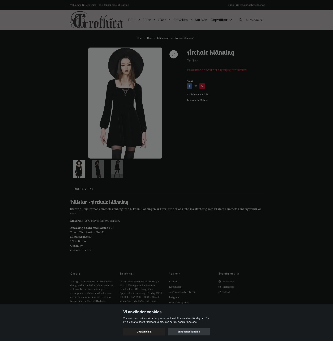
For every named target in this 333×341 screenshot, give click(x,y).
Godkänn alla (144, 331)
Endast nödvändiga (189, 331)
